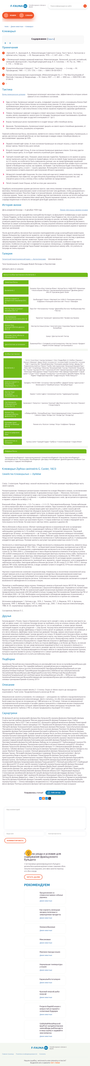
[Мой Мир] (46, 798)
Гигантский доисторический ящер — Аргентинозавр (24, 259)
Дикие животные (17, 26)
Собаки (28, 15)
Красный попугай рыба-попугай (50, 992)
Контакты (42, 1054)
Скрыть (51, 39)
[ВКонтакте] (40, 798)
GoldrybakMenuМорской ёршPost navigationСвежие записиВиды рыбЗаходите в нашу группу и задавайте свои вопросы (51, 1028)
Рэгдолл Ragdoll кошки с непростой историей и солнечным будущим (50, 1008)
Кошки (13, 15)
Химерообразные (47, 927)
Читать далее (33, 877)
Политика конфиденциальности (26, 1054)
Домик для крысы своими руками (74, 210)
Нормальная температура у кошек (51, 965)
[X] (49, 798)
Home (7, 26)
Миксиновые (45, 939)
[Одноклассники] (43, 798)
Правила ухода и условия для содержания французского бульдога (42, 856)
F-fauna (18, 6)
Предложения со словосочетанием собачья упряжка (51, 895)
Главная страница (8, 1054)
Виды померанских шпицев (13, 94)
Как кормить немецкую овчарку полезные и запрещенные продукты (50, 912)
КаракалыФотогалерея (50, 979)
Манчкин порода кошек (50, 952)
